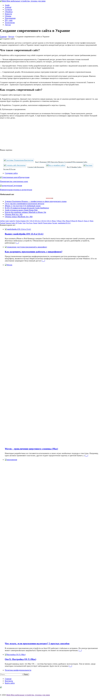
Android (8, 7)
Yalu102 (40, 223)
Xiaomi (35, 223)
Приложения (10, 18)
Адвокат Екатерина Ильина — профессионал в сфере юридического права (36, 201)
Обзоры (8, 16)
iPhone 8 (68, 221)
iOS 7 (28, 221)
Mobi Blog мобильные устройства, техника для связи (28, 695)
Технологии (10, 23)
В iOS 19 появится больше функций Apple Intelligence (27, 208)
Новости (8, 14)
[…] (17, 243)
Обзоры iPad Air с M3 (13, 214)
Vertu (24, 223)
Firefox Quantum (21, 221)
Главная (8, 679)
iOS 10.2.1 (38, 221)
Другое (8, 25)
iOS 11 (49, 221)
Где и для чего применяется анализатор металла (24, 204)
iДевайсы (9, 12)
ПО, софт (9, 20)
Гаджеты (8, 9)
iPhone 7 (54, 221)
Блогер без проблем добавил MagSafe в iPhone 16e (25, 212)
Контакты (9, 681)
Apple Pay (12, 221)
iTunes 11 (86, 221)
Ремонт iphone (47, 223)
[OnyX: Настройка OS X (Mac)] (15, 655)
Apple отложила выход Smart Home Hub (21, 210)
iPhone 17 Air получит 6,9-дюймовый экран (23, 206)
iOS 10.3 (44, 221)
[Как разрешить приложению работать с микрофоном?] (26, 247)
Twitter (20, 223)
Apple (7, 5)
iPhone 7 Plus (61, 221)
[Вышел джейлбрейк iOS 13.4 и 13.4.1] (18, 229)
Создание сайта (11, 173)
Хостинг (54, 223)
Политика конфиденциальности (18, 670)
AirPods (2, 221)
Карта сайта (10, 683)
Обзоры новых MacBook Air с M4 (18, 217)
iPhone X (80, 221)
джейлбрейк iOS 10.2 (64, 223)
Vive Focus (29, 223)
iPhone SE (74, 221)
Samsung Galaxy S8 (12, 223)
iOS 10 (32, 221)
